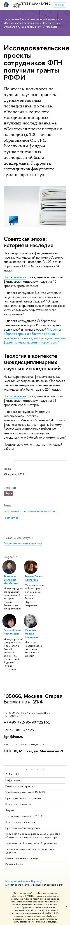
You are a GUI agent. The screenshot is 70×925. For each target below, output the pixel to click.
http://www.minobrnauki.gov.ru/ (23, 881)
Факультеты (50, 23)
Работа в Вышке (14, 864)
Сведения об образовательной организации (31, 843)
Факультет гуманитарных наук (32, 5)
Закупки (10, 810)
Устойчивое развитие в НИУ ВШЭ (25, 792)
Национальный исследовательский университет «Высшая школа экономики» (34, 21)
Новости (51, 27)
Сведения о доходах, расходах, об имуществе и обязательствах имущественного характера (33, 835)
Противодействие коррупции (22, 828)
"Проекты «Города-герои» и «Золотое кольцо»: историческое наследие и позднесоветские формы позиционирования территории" (35, 336)
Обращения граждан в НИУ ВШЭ (24, 816)
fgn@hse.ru (13, 736)
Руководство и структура (20, 786)
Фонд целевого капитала (20, 822)
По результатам (15, 277)
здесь (56, 901)
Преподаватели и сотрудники (23, 798)
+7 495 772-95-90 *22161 (27, 722)
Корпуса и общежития (18, 804)
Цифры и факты (14, 780)
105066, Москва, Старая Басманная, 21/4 (33, 699)
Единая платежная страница (21, 858)
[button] (26, 769)
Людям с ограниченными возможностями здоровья (29, 850)
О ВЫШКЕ (12, 774)
